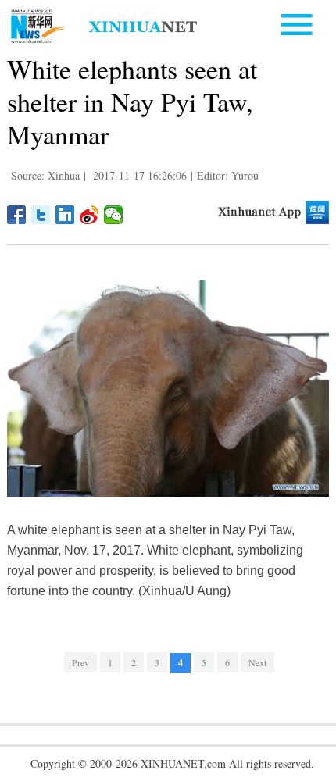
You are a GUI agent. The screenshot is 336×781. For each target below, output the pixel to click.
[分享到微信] (113, 214)
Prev (80, 662)
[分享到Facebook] (17, 214)
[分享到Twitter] (41, 214)
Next (257, 662)
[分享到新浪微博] (89, 214)
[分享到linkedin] (65, 214)
